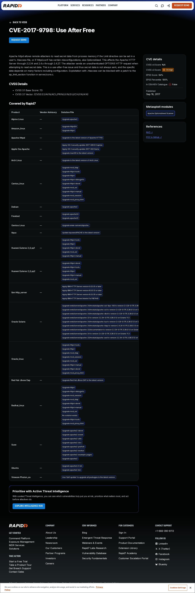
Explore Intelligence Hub (29, 506)
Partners (101, 5)
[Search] (156, 5)
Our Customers (54, 548)
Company (113, 5)
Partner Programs (55, 553)
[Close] (190, 588)
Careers (50, 563)
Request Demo (181, 5)
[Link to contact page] (162, 5)
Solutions (14, 548)
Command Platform (19, 538)
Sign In (122, 532)
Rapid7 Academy (128, 553)
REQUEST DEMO (19, 40)
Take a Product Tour (20, 564)
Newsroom (52, 542)
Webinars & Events (92, 542)
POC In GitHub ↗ (154, 137)
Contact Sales (16, 571)
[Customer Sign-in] (168, 5)
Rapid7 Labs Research (94, 548)
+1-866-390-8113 (164, 531)
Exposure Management (21, 541)
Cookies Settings (178, 588)
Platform (63, 5)
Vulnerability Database (94, 553)
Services (75, 5)
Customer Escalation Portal (133, 558)
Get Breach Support (20, 568)
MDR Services (16, 545)
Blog (84, 532)
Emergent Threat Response (97, 537)
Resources (88, 5)
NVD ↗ (149, 132)
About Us (51, 532)
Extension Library (128, 548)
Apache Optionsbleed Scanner (160, 113)
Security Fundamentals (94, 558)
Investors (51, 558)
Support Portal (127, 537)
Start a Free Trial (18, 561)
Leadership (51, 537)
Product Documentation (132, 542)
